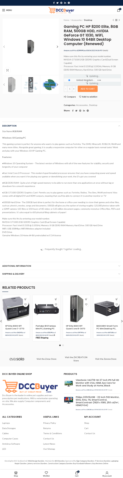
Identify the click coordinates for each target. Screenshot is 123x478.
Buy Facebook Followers (82, 463)
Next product (119, 20)
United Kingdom (84, 79)
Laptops (6, 423)
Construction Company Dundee (60, 463)
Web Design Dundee (36, 461)
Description (9, 125)
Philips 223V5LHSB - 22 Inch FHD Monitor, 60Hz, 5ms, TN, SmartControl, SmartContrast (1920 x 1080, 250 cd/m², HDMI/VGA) (97, 401)
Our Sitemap (49, 449)
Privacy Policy (49, 423)
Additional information (16, 265)
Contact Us (48, 438)
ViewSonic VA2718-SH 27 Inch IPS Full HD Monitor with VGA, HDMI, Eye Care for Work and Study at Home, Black (97, 383)
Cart (86, 428)
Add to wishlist (89, 97)
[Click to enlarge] (7, 70)
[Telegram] (69, 3)
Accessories (76, 20)
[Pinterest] (61, 3)
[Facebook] (54, 3)
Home (66, 20)
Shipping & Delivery (13, 273)
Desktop (88, 20)
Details (105, 50)
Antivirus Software (11, 444)
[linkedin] (65, 3)
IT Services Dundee (102, 461)
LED (4, 449)
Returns (47, 428)
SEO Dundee (60, 461)
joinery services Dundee (37, 463)
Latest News (49, 444)
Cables (5, 433)
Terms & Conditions (52, 433)
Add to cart (88, 89)
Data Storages (9, 428)
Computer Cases (10, 438)
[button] (25, 299)
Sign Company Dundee (85, 461)
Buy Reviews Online (100, 463)
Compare (71, 97)
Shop (86, 423)
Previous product (113, 20)
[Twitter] (57, 3)
